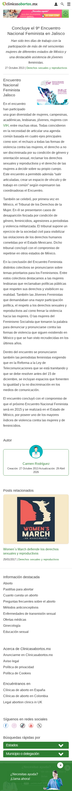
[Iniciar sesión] (56, 4)
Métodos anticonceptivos (20, 607)
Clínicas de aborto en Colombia (25, 696)
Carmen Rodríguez (36, 463)
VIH (6, 125)
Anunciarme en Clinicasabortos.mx (28, 655)
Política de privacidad (18, 667)
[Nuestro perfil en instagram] (14, 727)
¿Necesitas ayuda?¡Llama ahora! (24, 776)
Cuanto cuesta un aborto (20, 595)
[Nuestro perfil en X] (39, 727)
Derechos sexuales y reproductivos (46, 67)
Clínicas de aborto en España (24, 690)
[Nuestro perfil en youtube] (31, 727)
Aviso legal (11, 661)
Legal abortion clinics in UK (22, 702)
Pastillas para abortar (18, 589)
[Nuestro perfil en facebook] (5, 727)
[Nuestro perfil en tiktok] (22, 727)
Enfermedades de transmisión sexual (29, 613)
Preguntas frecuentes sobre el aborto (29, 601)
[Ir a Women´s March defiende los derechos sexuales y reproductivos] (36, 519)
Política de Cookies (17, 673)
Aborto (8, 583)
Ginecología (11, 625)
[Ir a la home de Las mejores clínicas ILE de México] (21, 4)
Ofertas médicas (14, 619)
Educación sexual (16, 631)
